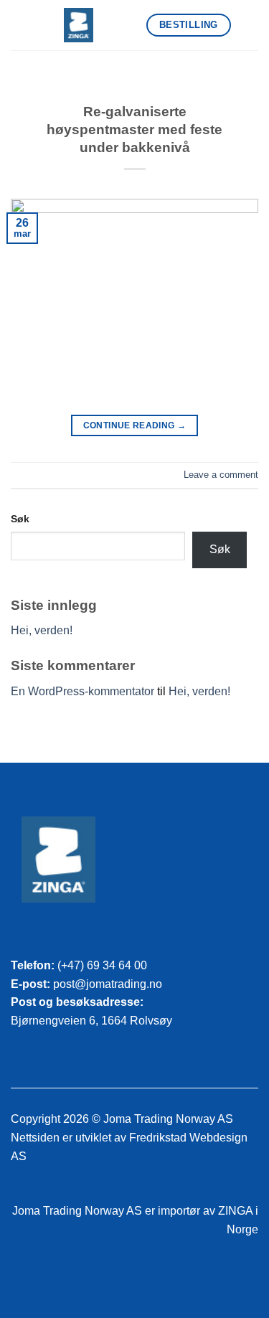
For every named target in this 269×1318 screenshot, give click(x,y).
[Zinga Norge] (79, 25)
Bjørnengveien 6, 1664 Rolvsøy (91, 1021)
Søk (20, 518)
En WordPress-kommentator (82, 691)
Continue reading (135, 425)
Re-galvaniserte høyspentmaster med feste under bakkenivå (134, 129)
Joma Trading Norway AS (77, 1211)
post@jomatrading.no (107, 984)
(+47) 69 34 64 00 (102, 965)
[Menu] (249, 24)
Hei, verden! (41, 630)
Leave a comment (221, 474)
